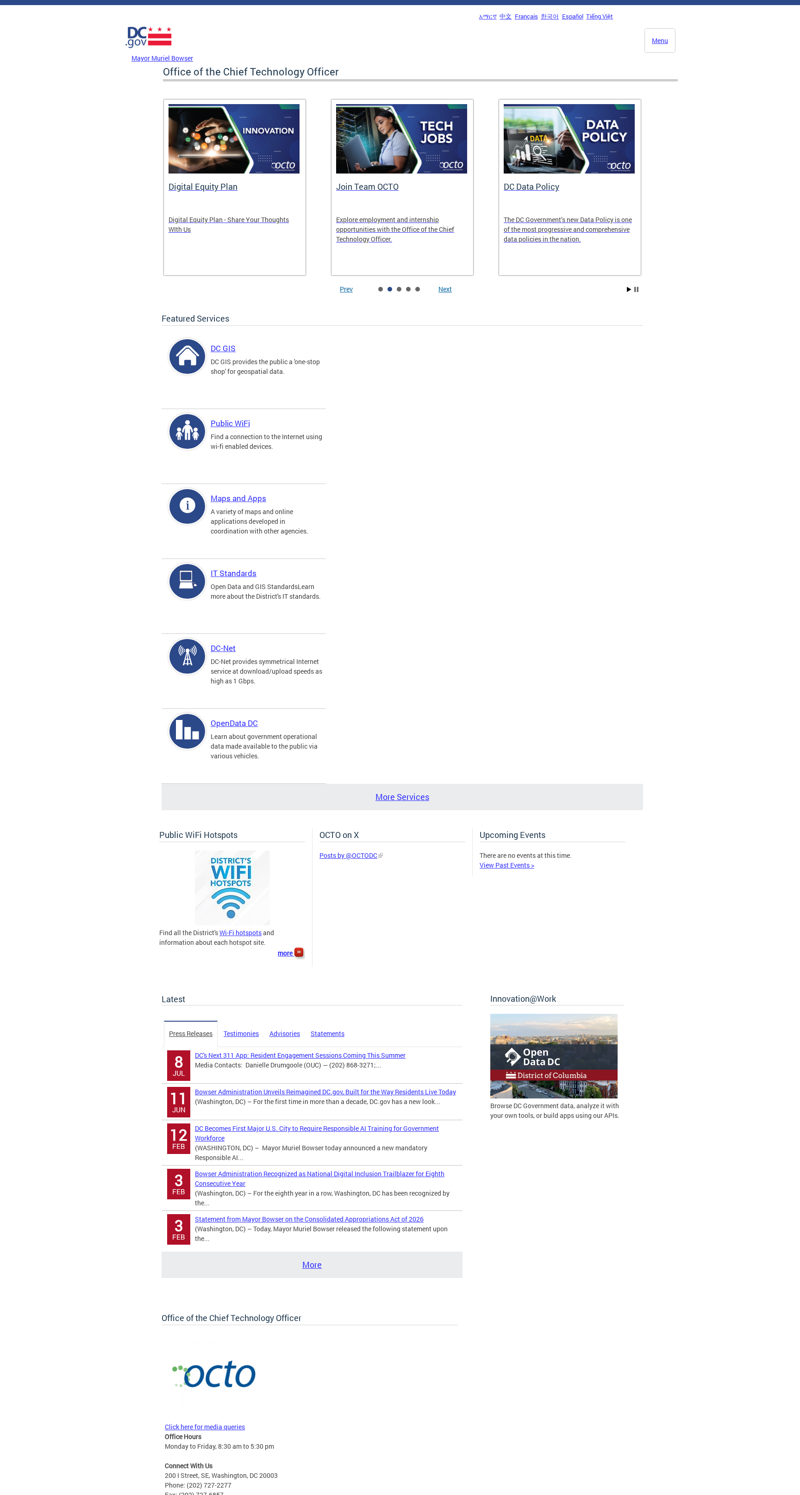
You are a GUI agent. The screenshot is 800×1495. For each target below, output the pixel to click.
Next (445, 289)
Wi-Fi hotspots (240, 932)
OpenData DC (234, 723)
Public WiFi (230, 423)
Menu (660, 40)
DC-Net (223, 648)
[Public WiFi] (187, 439)
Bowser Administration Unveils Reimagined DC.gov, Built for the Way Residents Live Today (325, 1091)
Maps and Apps (238, 498)
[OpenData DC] (187, 739)
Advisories (284, 1033)
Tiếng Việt (599, 16)
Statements (327, 1033)
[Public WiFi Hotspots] (232, 922)
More (312, 1264)
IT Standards (233, 573)
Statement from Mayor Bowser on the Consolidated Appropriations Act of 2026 (309, 1219)
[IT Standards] (187, 589)
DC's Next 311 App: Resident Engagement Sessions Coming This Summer (300, 1055)
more (286, 953)
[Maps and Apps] (187, 514)
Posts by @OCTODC (348, 855)
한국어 (550, 16)
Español (572, 16)
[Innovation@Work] (554, 1096)
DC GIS (223, 348)
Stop (636, 289)
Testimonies (241, 1033)
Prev (346, 289)
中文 (506, 16)
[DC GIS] (187, 364)
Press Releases (190, 1033)
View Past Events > (507, 865)
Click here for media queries (205, 1426)
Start (629, 289)
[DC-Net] (187, 664)
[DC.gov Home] (148, 50)
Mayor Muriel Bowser (162, 58)
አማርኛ (488, 16)
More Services (402, 796)
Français (526, 16)
